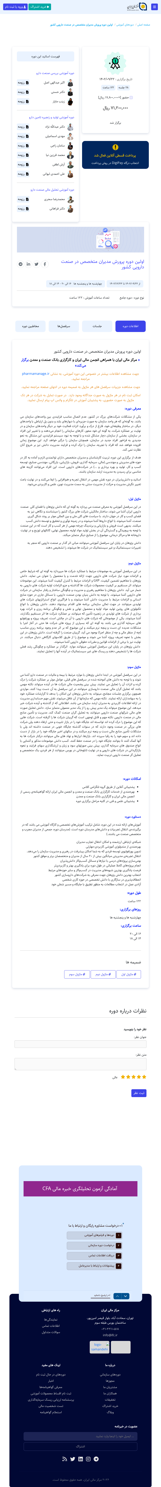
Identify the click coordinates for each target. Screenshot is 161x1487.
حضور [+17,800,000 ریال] (113, 97)
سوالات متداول (51, 1332)
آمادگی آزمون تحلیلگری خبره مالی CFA (79, 1189)
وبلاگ (110, 1412)
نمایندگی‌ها (51, 1319)
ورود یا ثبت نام (14, 6)
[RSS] (64, 1459)
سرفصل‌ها (64, 326)
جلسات (97, 326)
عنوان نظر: (140, 1037)
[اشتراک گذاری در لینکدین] (28, 264)
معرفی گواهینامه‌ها (50, 1387)
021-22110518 (110, 1329)
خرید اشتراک (38, 6)
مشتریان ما (110, 1387)
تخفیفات (110, 1399)
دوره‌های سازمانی (110, 1374)
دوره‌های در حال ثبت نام (51, 1374)
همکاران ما (110, 1393)
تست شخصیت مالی (50, 1406)
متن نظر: (141, 1055)
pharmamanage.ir (35, 373)
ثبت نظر (139, 1093)
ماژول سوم (76, 974)
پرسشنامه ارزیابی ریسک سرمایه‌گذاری (51, 1399)
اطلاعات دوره (130, 326)
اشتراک (80, 1446)
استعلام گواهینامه (51, 1412)
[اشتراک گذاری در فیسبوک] (45, 264)
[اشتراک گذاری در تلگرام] (20, 264)
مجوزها (110, 1381)
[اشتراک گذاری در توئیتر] (36, 264)
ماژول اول (127, 974)
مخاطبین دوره (30, 326)
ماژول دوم (102, 974)
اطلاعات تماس (51, 1326)
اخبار (51, 1381)
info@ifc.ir (110, 1335)
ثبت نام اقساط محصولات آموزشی (51, 1393)
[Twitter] (72, 1459)
